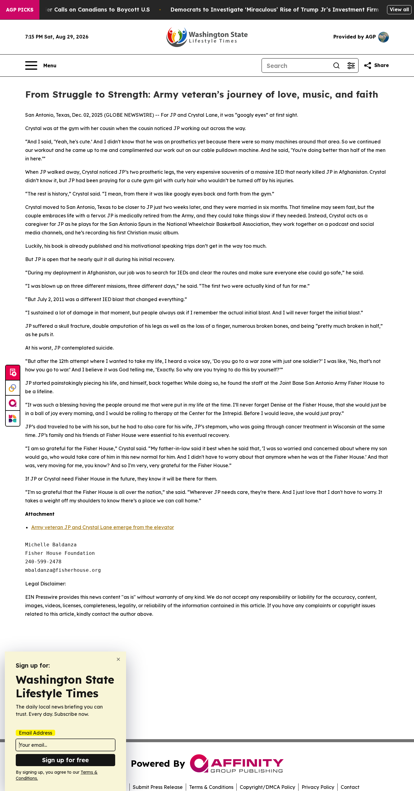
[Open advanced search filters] (351, 65)
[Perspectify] (13, 388)
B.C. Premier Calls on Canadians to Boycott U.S (84, 9)
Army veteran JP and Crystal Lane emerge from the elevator (102, 527)
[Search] (336, 65)
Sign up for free (65, 760)
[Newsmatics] (13, 418)
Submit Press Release (158, 787)
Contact (350, 787)
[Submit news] (13, 372)
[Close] (118, 659)
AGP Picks (19, 10)
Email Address (35, 733)
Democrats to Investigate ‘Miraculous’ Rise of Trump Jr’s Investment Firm (274, 9)
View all (399, 9)
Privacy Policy (318, 787)
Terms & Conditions (211, 787)
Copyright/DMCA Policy (267, 787)
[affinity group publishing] (13, 403)
